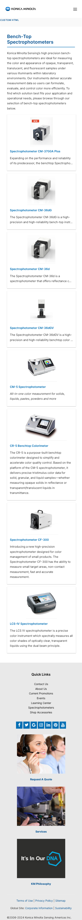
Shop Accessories (41, 712)
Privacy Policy (44, 900)
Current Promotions (41, 693)
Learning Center (41, 703)
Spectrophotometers (41, 707)
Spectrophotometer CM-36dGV (32, 328)
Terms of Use (24, 900)
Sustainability (63, 908)
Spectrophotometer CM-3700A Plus (35, 151)
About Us (41, 688)
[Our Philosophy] (41, 858)
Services (41, 831)
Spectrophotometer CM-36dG (31, 210)
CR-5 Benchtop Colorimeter (29, 446)
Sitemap (60, 900)
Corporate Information (39, 908)
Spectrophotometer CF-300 (29, 540)
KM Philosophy (41, 883)
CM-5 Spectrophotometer (28, 387)
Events (41, 698)
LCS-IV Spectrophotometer (29, 624)
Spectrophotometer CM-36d (30, 269)
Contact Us (41, 684)
